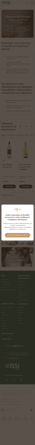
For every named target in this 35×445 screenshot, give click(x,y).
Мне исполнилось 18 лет (17, 235)
